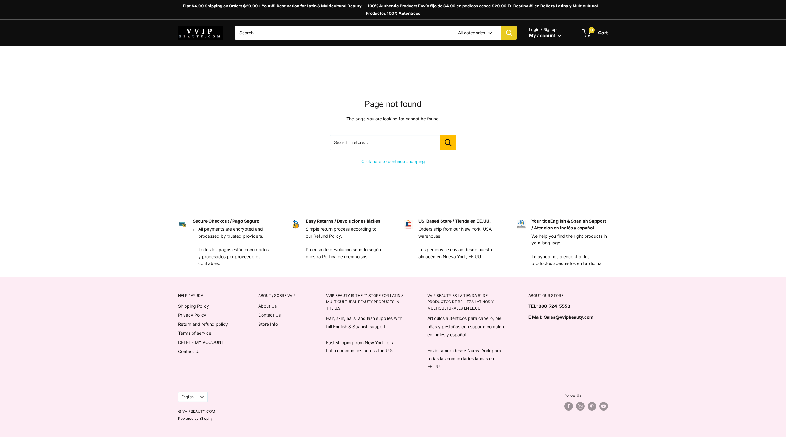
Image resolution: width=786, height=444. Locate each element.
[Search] (509, 33)
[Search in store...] (448, 142)
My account (542, 35)
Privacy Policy (192, 314)
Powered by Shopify (195, 418)
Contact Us (189, 351)
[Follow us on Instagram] (580, 406)
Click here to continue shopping (393, 161)
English (187, 397)
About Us (267, 306)
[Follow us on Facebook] (568, 406)
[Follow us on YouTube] (603, 406)
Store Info (268, 324)
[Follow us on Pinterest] (592, 406)
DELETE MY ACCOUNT (201, 342)
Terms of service (194, 333)
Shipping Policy (193, 306)
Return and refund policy (203, 324)
